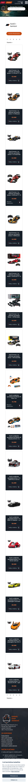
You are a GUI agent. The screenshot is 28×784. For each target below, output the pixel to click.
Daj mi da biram (15, 771)
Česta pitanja (5, 736)
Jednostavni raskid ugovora (9, 746)
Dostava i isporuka (6, 742)
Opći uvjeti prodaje (6, 738)
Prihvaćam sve (14, 775)
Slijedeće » (10, 42)
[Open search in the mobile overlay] (16, 8)
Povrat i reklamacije (7, 740)
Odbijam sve (14, 780)
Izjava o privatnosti (6, 744)
